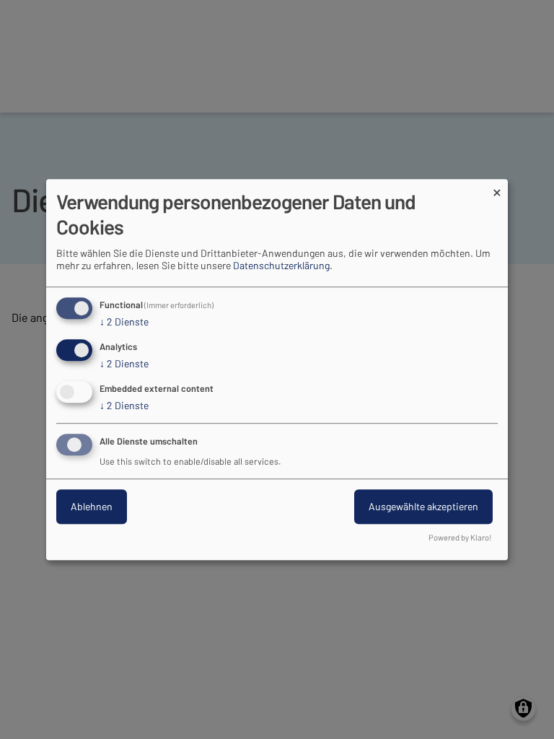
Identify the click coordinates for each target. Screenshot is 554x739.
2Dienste (124, 322)
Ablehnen (92, 506)
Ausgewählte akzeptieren (423, 506)
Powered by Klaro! (460, 537)
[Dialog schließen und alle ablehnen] (497, 188)
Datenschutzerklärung (281, 266)
